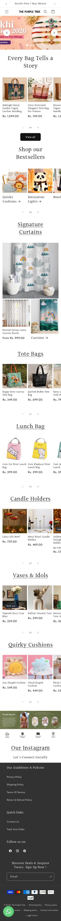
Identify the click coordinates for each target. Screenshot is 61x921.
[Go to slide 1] (27, 45)
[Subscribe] (50, 877)
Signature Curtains (30, 228)
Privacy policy (51, 905)
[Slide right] (38, 127)
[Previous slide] (6, 32)
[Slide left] (23, 127)
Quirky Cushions (10, 199)
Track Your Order (16, 829)
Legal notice (32, 915)
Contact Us (13, 821)
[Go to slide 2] (30, 45)
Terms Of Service (16, 792)
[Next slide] (54, 32)
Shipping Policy (15, 784)
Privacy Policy (14, 776)
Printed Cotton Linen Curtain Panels (14, 332)
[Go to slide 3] (34, 45)
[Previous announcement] (6, 3)
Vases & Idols (30, 575)
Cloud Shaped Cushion (35, 684)
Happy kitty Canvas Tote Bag (13, 393)
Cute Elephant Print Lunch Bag (39, 466)
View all (30, 137)
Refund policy (35, 905)
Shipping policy (30, 910)
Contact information (49, 910)
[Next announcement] (54, 3)
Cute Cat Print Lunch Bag (14, 466)
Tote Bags (30, 354)
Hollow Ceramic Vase (40, 613)
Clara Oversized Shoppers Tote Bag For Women (38, 108)
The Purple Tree (19, 905)
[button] (7, 11)
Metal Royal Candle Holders (39, 538)
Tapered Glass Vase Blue (13, 615)
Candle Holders (30, 499)
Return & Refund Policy (19, 799)
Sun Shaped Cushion (14, 682)
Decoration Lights (36, 199)
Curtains (37, 338)
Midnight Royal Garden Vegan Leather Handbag (12, 108)
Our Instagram (30, 748)
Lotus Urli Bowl (11, 536)
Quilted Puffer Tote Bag (38, 393)
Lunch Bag (30, 426)
